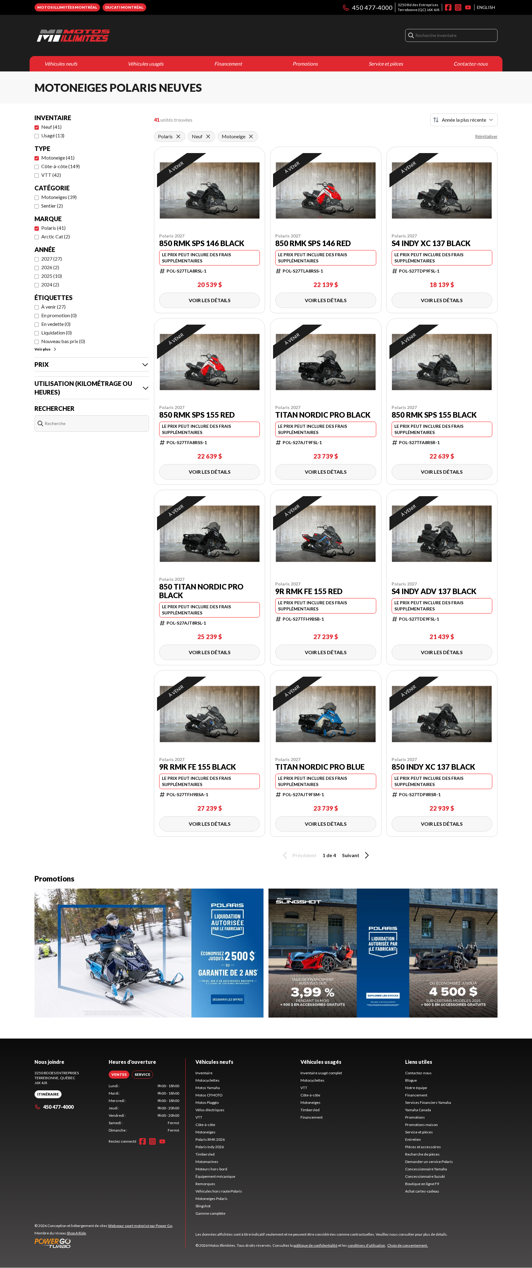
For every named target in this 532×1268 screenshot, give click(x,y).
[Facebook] (448, 7)
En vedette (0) (56, 324)
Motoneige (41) (58, 157)
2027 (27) (51, 258)
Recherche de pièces (422, 1154)
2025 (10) (51, 276)
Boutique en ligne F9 (422, 1183)
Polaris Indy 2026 (209, 1146)
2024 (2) (50, 284)
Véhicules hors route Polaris (218, 1191)
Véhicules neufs (60, 64)
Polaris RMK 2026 (210, 1139)
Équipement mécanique (215, 1176)
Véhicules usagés (145, 64)
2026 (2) (50, 267)
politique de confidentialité (315, 1245)
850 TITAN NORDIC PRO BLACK (201, 591)
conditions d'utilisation (366, 1245)
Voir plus (42, 349)
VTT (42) (51, 175)
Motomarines (206, 1161)
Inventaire (203, 1073)
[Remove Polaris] (178, 136)
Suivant (350, 855)
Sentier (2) (52, 206)
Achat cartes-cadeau (422, 1191)
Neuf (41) (51, 127)
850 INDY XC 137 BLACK (433, 767)
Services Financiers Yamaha (428, 1102)
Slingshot (203, 1206)
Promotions (305, 64)
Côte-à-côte (205, 1124)
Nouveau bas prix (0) (63, 341)
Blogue (411, 1080)
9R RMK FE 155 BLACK (197, 767)
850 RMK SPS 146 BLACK (201, 243)
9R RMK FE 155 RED (308, 591)
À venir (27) (53, 307)
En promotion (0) (59, 315)
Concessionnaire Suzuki (425, 1176)
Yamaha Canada (418, 1110)
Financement (228, 64)
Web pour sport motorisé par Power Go (140, 1225)
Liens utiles (418, 1062)
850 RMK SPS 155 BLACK (434, 415)
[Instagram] (458, 7)
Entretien (413, 1139)
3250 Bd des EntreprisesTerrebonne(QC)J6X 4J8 (418, 7)
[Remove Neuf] (208, 136)
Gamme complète (210, 1213)
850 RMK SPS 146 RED (313, 243)
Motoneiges (205, 1132)
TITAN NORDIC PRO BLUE (320, 767)
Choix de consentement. (407, 1245)
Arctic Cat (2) (55, 236)
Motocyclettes (207, 1080)
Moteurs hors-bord (211, 1169)
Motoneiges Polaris (211, 1198)
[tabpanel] (144, 1108)
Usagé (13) (52, 135)
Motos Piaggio (207, 1102)
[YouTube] (468, 7)
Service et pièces (386, 64)
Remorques (205, 1183)
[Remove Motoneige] (251, 136)
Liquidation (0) (56, 332)
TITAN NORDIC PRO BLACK (322, 415)
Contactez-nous (470, 64)
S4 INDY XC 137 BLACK (431, 243)
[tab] (119, 1075)
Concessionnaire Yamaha (426, 1169)
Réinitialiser (486, 136)
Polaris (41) (53, 228)
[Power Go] (103, 1243)
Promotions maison (421, 1124)
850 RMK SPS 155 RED (197, 415)
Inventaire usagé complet (321, 1073)
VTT (198, 1117)
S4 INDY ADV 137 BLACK (434, 591)
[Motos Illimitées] (111, 35)
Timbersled (205, 1154)
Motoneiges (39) (59, 197)
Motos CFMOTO (209, 1095)
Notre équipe (416, 1087)
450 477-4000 (372, 7)
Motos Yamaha (207, 1087)
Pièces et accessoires (423, 1146)
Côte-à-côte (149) (60, 166)
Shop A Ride (76, 1233)
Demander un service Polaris (429, 1161)
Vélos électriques (209, 1110)
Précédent (304, 855)
